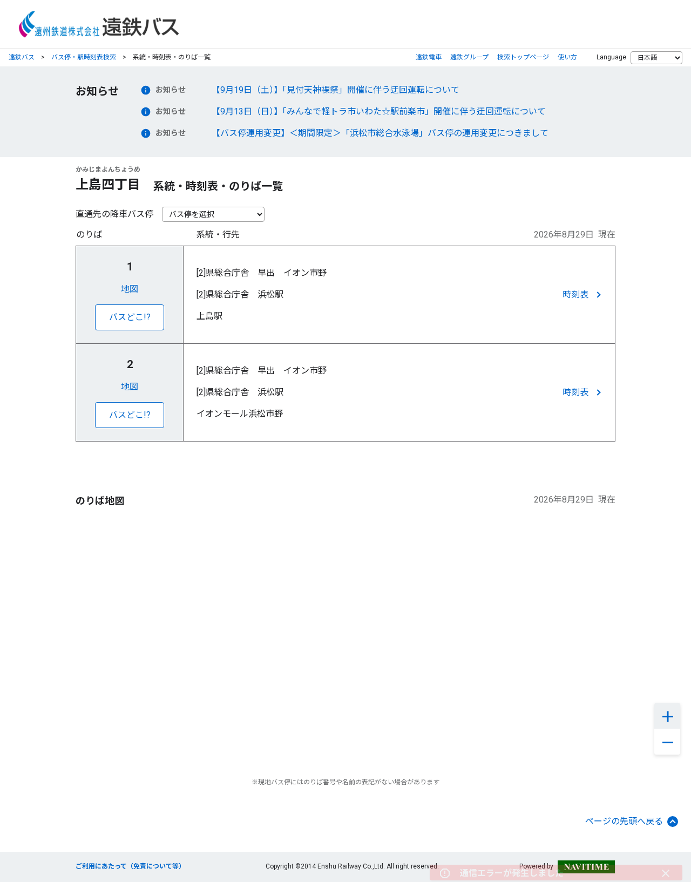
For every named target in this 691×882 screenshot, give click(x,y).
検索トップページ (523, 57)
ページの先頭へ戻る (624, 821)
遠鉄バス (22, 57)
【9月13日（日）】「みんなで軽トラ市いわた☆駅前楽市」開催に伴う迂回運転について (379, 111)
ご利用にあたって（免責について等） (130, 866)
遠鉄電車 (429, 57)
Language (611, 57)
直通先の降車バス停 (114, 214)
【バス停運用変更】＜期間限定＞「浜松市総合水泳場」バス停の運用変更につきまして (380, 133)
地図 (129, 289)
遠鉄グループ (469, 57)
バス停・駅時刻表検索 (83, 57)
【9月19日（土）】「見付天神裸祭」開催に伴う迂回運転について (335, 90)
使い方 (567, 57)
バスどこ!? (130, 317)
